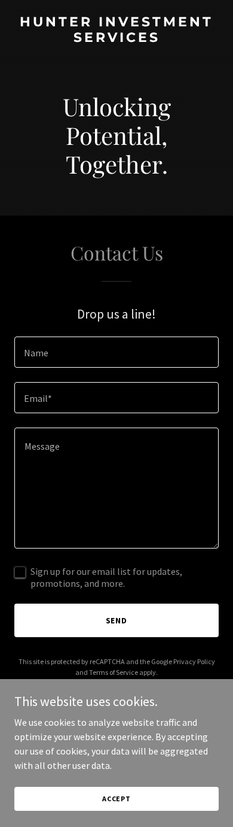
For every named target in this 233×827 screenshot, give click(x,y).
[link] (116, 38)
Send (117, 620)
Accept (116, 798)
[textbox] (116, 352)
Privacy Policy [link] (194, 661)
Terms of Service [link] (113, 672)
